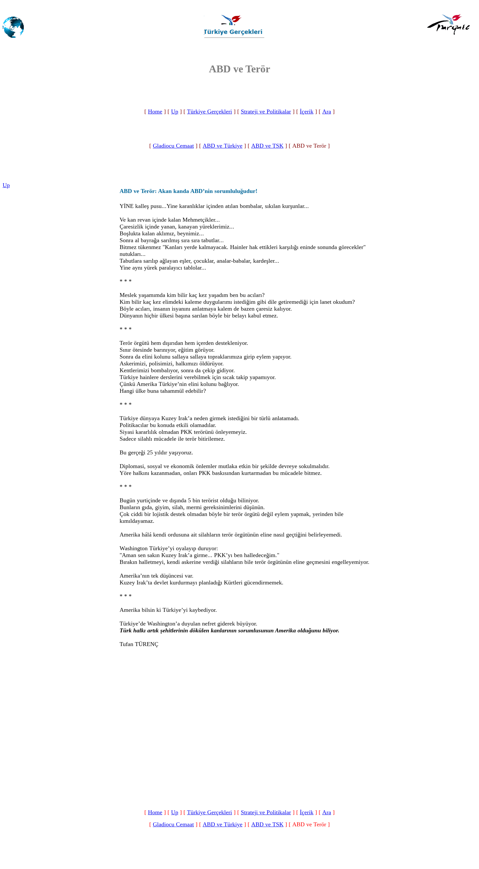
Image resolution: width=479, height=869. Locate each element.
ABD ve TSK (267, 145)
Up (174, 111)
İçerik (306, 111)
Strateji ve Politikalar (266, 111)
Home (155, 111)
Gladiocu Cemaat (173, 145)
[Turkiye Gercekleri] (234, 38)
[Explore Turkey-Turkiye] (450, 39)
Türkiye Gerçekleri (209, 111)
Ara (326, 111)
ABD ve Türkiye (222, 145)
